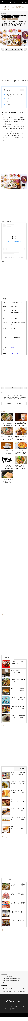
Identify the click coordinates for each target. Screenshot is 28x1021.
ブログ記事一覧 (21, 1006)
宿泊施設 (13, 991)
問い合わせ (7, 1008)
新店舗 (20, 397)
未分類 (2, 982)
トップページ (5, 1006)
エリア (2, 976)
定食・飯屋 (16, 17)
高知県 (11, 980)
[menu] (26, 2)
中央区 (8, 397)
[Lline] (12, 49)
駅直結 (21, 398)
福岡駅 (9, 398)
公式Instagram (10, 98)
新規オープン (14, 19)
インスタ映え (11, 393)
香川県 (7, 980)
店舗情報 (9, 104)
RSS (14, 1003)
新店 (17, 397)
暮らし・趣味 (19, 991)
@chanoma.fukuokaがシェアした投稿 (14, 257)
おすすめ (4, 19)
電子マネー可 (16, 398)
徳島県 (11, 978)
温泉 (24, 991)
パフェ (25, 395)
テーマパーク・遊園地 (21, 988)
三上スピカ (9, 392)
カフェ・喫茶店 (5, 15)
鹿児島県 (19, 980)
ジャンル (3, 988)
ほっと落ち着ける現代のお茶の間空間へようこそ (15, 95)
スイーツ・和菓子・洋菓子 (20, 15)
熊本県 (19, 978)
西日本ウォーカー (14, 1001)
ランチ (4, 397)
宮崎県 (14, 976)
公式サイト (13, 347)
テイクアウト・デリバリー (7, 17)
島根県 (4, 978)
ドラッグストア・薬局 (11, 989)
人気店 (8, 19)
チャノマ (11, 395)
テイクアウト (16, 395)
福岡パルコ (5, 398)
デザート (21, 395)
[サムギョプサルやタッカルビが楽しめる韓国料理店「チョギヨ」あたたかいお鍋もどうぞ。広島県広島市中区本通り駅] (20, 403)
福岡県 (3, 13)
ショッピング (12, 988)
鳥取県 (15, 980)
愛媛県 (15, 978)
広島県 (7, 978)
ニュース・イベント (21, 989)
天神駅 (14, 397)
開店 (12, 398)
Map (8, 101)
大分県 (10, 976)
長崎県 (4, 980)
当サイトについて (18, 1008)
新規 (23, 397)
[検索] (22, 2)
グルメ (11, 15)
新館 (25, 397)
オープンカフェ (17, 393)
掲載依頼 (12, 1008)
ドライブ (4, 989)
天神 (12, 397)
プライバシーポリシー (14, 1009)
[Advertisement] (14, 66)
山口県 (18, 976)
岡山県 (22, 976)
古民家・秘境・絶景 (7, 991)
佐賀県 (6, 976)
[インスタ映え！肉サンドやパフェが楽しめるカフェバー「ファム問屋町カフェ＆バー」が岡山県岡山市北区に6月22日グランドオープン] (7, 403)
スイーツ (7, 395)
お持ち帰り (5, 393)
